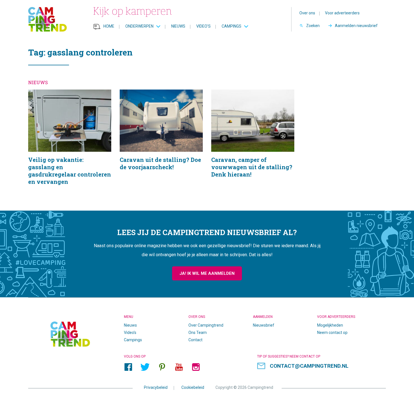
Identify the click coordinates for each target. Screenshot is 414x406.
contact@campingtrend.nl (309, 366)
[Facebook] (128, 367)
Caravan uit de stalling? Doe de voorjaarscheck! (161, 144)
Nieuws (178, 26)
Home (108, 26)
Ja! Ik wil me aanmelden (207, 273)
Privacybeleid (156, 387)
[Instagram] (196, 367)
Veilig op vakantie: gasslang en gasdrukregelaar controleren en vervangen (69, 144)
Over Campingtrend (205, 325)
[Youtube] (179, 367)
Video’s (203, 26)
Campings (231, 26)
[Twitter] (145, 367)
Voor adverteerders (342, 13)
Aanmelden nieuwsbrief (356, 25)
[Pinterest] (162, 367)
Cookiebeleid (192, 387)
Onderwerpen (139, 26)
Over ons (307, 13)
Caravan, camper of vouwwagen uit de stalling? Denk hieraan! (252, 144)
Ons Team (197, 332)
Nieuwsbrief (263, 325)
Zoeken (313, 25)
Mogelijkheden (330, 325)
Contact (195, 340)
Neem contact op (332, 332)
